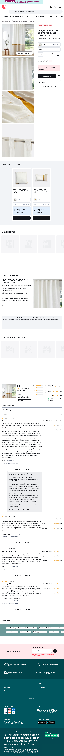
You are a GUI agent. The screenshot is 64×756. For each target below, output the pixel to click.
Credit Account (42, 687)
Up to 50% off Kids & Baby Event (36, 16)
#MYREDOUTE (7, 690)
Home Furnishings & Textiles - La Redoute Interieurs (21, 628)
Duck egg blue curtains (40, 632)
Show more (32, 698)
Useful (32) (17, 609)
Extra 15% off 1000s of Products (13, 16)
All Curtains (8, 21)
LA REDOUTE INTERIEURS (44, 28)
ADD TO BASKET (47, 76)
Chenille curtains (25, 632)
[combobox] (32, 406)
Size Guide (57, 54)
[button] (60, 7)
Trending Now (53, 16)
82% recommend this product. (54, 400)
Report (27, 469)
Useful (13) (17, 575)
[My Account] (51, 7)
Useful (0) (18, 469)
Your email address (38, 647)
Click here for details (27, 732)
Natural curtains (54, 632)
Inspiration (7, 687)
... (2, 21)
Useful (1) (17, 543)
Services (40, 683)
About (5, 683)
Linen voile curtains (11, 632)
